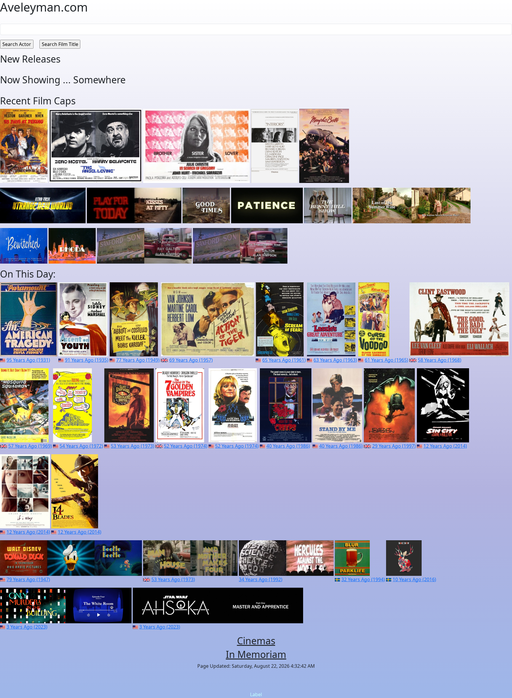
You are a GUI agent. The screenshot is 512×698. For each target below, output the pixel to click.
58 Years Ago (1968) (439, 360)
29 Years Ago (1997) (394, 446)
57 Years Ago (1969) (30, 446)
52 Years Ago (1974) (185, 446)
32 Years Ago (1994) (363, 579)
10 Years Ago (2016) (414, 579)
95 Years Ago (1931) (28, 360)
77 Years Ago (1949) (138, 360)
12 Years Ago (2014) (445, 446)
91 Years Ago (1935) (86, 360)
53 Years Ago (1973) (132, 446)
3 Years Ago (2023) (27, 627)
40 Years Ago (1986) (288, 446)
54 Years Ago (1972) (81, 446)
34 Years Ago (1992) (260, 579)
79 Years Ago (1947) (28, 579)
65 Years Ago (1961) (284, 360)
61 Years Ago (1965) (386, 360)
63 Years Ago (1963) (335, 360)
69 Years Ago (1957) (191, 360)
